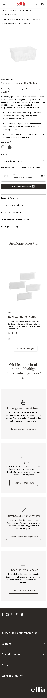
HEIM (4, 10)
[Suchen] (37, 4)
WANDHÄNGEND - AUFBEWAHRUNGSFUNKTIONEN (22, 19)
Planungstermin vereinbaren (23, 429)
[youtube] (22, 614)
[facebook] (3, 614)
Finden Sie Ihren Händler (23, 590)
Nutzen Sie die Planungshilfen (23, 536)
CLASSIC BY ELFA (25, 10)
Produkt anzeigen (25, 348)
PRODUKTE (12, 10)
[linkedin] (13, 614)
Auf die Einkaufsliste (22, 186)
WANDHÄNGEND (10, 15)
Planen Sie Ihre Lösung (23, 482)
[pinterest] (18, 614)
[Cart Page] (42, 4)
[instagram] (8, 614)
